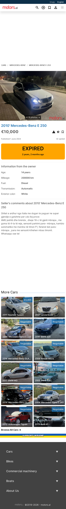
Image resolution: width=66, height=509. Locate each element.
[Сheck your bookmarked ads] (49, 7)
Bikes (9, 461)
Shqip (52, 2)
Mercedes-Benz (18, 65)
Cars (3, 65)
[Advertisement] (33, 38)
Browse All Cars (9, 429)
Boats (10, 481)
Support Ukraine (33, 435)
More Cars (9, 292)
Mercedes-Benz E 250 (40, 65)
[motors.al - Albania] (19, 504)
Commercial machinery (21, 471)
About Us (12, 490)
